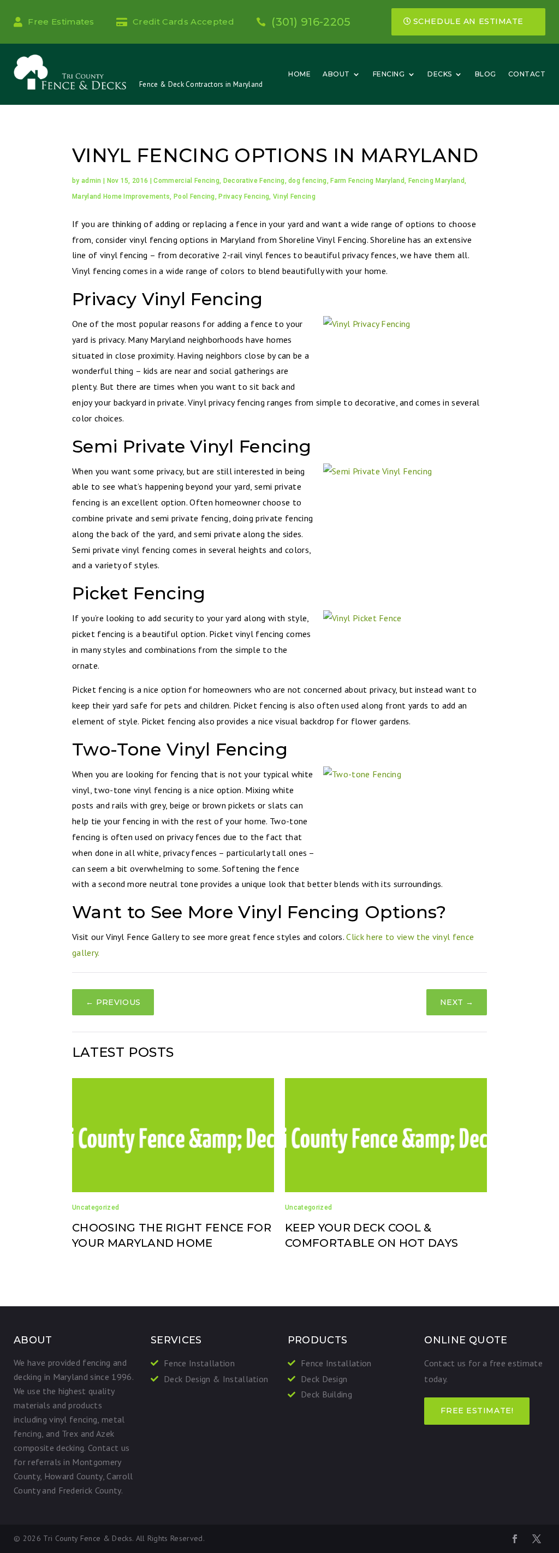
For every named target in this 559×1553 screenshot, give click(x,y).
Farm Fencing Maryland (367, 181)
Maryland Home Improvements (121, 196)
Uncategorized (95, 1207)
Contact (527, 74)
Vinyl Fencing (294, 196)
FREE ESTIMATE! (477, 1410)
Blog (485, 74)
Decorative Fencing (254, 181)
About (336, 74)
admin (91, 181)
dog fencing (307, 181)
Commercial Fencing (186, 181)
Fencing (389, 74)
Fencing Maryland (436, 181)
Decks (439, 74)
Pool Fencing (194, 196)
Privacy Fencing (243, 196)
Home (299, 74)
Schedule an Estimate (468, 21)
